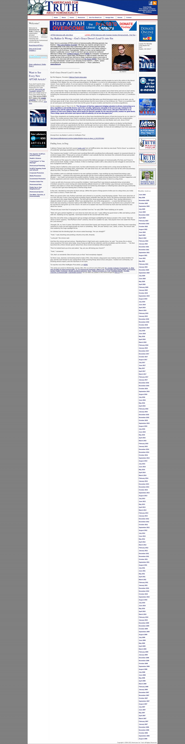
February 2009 (143, 652)
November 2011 (144, 556)
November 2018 (144, 322)
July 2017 (142, 362)
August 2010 (143, 600)
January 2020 (143, 290)
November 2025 (144, 200)
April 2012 (142, 542)
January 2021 (143, 267)
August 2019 (143, 299)
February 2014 (143, 478)
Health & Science (35, 158)
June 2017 (142, 365)
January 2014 (143, 481)
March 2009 (142, 649)
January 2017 (143, 380)
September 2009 (144, 631)
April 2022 (142, 235)
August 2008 (143, 669)
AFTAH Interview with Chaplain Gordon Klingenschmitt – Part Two (110, 35)
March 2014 (142, 475)
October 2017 (143, 356)
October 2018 (143, 325)
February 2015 (143, 443)
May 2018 (142, 336)
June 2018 (142, 333)
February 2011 (143, 582)
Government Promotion (38, 178)
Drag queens (131, 269)
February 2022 (143, 241)
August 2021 (143, 255)
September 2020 (144, 273)
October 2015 (143, 420)
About (64, 17)
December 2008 (144, 657)
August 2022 (143, 229)
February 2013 (143, 513)
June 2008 (142, 675)
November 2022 (144, 223)
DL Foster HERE (90, 59)
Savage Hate (109, 17)
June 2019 (142, 304)
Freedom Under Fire (36, 181)
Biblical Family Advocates (78, 77)
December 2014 (144, 449)
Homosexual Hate (36, 184)
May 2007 (142, 712)
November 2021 (144, 249)
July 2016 (142, 397)
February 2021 (143, 264)
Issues (72, 17)
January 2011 (143, 585)
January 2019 (143, 316)
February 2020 (143, 287)
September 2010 (144, 597)
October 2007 (143, 698)
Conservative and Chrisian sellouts (115, 269)
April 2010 (142, 611)
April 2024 (142, 218)
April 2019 (142, 307)
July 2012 (142, 533)
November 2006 (144, 730)
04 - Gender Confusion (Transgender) (116, 268)
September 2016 (144, 391)
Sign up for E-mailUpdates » (35, 49)
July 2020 (142, 275)
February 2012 (143, 547)
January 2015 (143, 446)
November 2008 (144, 660)
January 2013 (143, 516)
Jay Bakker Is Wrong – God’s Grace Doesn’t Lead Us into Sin (81, 38)
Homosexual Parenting (37, 165)
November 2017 (144, 354)
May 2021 (142, 261)
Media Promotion (35, 176)
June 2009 (142, 640)
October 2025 (143, 203)
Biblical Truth (100, 269)
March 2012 (142, 545)
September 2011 (144, 562)
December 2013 (144, 484)
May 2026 (142, 197)
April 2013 (142, 507)
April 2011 (142, 576)
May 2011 (142, 574)
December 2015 (144, 414)
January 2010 (143, 620)
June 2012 (142, 536)
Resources (81, 17)
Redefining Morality (117, 271)
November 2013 (144, 487)
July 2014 (142, 464)
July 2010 (142, 602)
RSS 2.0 (117, 272)
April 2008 (142, 681)
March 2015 (142, 440)
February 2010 (143, 617)
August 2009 (143, 634)
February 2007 (143, 721)
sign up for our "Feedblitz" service (37, 90)
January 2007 (143, 724)
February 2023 (143, 220)
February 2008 (143, 686)
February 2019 (143, 313)
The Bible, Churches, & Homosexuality (37, 195)
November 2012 (144, 521)
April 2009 (142, 646)
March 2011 (142, 579)
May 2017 (142, 368)
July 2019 (142, 301)
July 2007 (142, 707)
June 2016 (142, 400)
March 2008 (142, 683)
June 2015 (142, 432)
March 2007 (142, 718)
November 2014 (144, 452)
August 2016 (143, 394)
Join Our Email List (95, 17)
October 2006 (143, 733)
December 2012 (144, 519)
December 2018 (144, 319)
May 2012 (142, 539)
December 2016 (144, 383)
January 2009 (143, 655)
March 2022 (142, 238)
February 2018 (143, 345)
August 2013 (143, 495)
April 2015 (142, 437)
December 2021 (144, 246)
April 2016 (142, 406)
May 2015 (142, 435)
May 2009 (142, 643)
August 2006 (143, 738)
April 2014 (142, 472)
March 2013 (142, 510)
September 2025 (144, 206)
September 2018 (144, 328)
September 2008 (144, 666)
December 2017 (144, 351)
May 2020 (142, 281)
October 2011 (143, 559)
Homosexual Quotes (36, 192)
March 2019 (142, 310)
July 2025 (142, 209)
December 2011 (144, 553)
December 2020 (144, 270)
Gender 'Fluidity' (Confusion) (59, 271)
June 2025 (142, 212)
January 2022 (143, 244)
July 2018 (142, 330)
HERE (87, 54)
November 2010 (144, 591)
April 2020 (142, 284)
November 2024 (144, 215)
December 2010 (144, 588)
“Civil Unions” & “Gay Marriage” (37, 161)
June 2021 (142, 258)
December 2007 (144, 692)
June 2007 (142, 710)
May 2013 (142, 504)
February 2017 (143, 377)
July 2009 (142, 637)
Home (56, 17)
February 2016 (143, 409)
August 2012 (143, 530)
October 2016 (143, 388)
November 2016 (144, 385)
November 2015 (144, 417)
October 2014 (143, 455)
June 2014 (142, 466)
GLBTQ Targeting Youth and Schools (38, 169)
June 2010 (142, 605)
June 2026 (142, 194)
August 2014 (143, 461)
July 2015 (142, 429)
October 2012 (143, 524)
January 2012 (143, 550)
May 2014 (142, 469)
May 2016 (142, 403)
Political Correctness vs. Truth (101, 271)
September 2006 (144, 736)
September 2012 (144, 527)
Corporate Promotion (37, 173)
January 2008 (143, 689)
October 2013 (143, 490)
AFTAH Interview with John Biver (62, 35)
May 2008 (142, 678)
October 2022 (143, 226)
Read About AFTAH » (36, 45)
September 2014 (144, 458)
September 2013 (144, 492)
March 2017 (142, 374)
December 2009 (144, 623)
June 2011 (142, 571)
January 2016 (143, 411)
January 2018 (143, 348)
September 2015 (144, 423)
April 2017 (142, 371)
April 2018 (142, 339)
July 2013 (142, 498)
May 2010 (142, 608)
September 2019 (144, 296)
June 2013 (142, 501)
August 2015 (143, 426)
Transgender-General (75, 272)
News (89, 271)
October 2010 (143, 594)
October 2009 (143, 628)
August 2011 (143, 565)
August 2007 (143, 704)
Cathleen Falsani (73, 54)
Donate (120, 17)
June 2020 (142, 278)
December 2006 (144, 727)
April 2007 (142, 715)
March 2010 (142, 614)
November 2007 (144, 695)
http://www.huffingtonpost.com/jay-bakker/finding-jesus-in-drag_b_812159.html (77, 138)
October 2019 (143, 293)
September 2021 (144, 252)
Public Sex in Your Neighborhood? (36, 188)
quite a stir (81, 148)
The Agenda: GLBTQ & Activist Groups (37, 154)
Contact (129, 17)
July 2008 (142, 672)
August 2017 (143, 359)
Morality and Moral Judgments (78, 271)
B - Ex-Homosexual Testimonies (86, 269)
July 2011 (142, 568)
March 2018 (142, 342)
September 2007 (144, 701)
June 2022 (142, 232)
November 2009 (144, 626)
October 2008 (143, 663)
